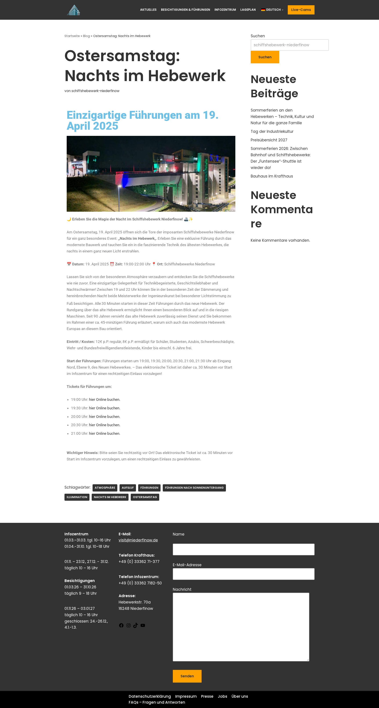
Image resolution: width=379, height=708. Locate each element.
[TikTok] (135, 626)
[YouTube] (142, 626)
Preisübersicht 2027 (269, 140)
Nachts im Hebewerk (110, 497)
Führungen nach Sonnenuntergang (194, 488)
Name (199, 539)
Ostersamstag (145, 497)
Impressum (186, 696)
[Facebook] (121, 626)
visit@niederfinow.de (138, 540)
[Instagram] (128, 626)
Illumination (77, 497)
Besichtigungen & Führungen (185, 10)
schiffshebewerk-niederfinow (96, 91)
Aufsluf (128, 488)
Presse (207, 696)
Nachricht (182, 589)
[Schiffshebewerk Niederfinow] (74, 10)
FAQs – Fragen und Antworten (157, 702)
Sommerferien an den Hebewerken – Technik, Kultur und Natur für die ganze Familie (282, 117)
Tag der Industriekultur (272, 131)
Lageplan (248, 10)
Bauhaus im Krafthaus (272, 176)
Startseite (72, 36)
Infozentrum (225, 10)
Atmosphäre (105, 488)
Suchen (258, 36)
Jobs (222, 696)
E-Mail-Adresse (187, 565)
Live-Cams (301, 9)
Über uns (240, 696)
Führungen (149, 488)
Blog (86, 36)
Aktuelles (148, 10)
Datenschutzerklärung (150, 696)
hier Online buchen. (104, 399)
